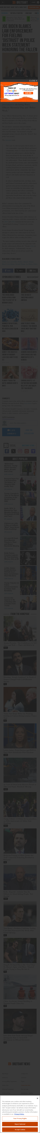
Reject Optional (20, 1124)
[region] (20, 1114)
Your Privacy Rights (20, 1118)
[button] (20, 566)
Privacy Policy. (19, 1114)
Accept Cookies (20, 1130)
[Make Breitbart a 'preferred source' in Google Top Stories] (19, 90)
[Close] (37, 1098)
